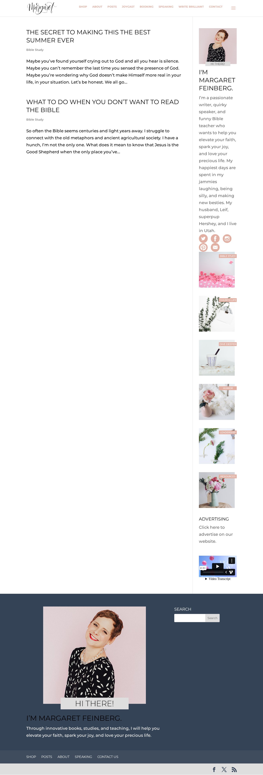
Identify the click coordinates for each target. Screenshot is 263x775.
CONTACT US (107, 757)
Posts (112, 6)
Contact (216, 6)
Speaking (166, 6)
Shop (83, 6)
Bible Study (35, 50)
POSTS (46, 757)
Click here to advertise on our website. (216, 534)
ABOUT (63, 757)
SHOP (31, 757)
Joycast (128, 6)
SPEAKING (83, 757)
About (97, 6)
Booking (146, 6)
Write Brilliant (191, 6)
